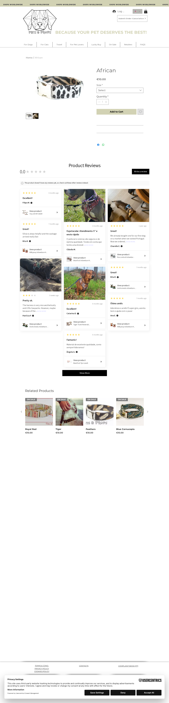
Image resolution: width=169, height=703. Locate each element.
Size (100, 85)
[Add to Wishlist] (140, 112)
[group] (84, 416)
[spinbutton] (102, 102)
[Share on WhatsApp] (103, 144)
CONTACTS (83, 666)
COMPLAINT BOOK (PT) (128, 666)
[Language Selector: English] (137, 11)
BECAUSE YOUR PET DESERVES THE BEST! (101, 32)
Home (29, 57)
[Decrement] (99, 102)
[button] (145, 11)
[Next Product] (147, 411)
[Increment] (106, 102)
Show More (88, 245)
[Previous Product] (21, 411)
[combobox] (120, 90)
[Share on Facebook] (98, 144)
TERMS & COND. (42, 666)
